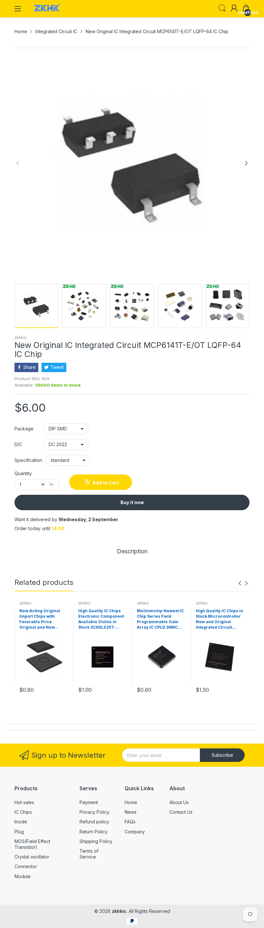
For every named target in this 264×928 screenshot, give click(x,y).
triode (20, 821)
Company (135, 831)
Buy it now (132, 502)
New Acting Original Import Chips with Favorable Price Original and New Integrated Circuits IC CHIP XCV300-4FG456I (42, 619)
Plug (19, 831)
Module (22, 876)
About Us (179, 802)
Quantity (23, 473)
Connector (25, 866)
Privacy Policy (94, 812)
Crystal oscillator (31, 856)
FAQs (130, 821)
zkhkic (20, 337)
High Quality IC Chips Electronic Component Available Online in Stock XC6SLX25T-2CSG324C (101, 619)
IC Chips (23, 812)
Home (131, 802)
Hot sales (24, 802)
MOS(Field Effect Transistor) (32, 844)
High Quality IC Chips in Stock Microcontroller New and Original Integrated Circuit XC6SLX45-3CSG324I (219, 619)
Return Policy (94, 831)
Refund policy (94, 821)
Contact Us (181, 812)
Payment (89, 802)
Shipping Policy (96, 841)
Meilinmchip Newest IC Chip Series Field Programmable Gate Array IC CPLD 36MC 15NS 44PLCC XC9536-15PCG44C (160, 619)
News (131, 812)
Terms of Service (89, 853)
